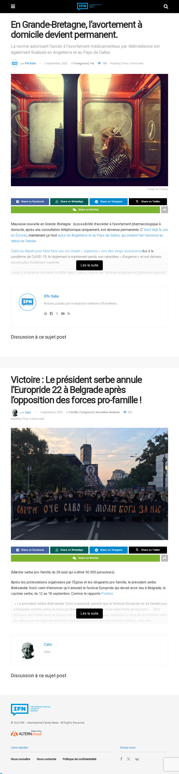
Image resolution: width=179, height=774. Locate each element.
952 (129, 412)
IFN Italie (30, 63)
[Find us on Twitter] (129, 759)
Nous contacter (46, 759)
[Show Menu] (13, 6)
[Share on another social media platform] (164, 209)
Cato (28, 412)
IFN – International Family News (40, 722)
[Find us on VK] (137, 759)
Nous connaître (20, 759)
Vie (92, 63)
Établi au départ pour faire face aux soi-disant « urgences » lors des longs (76, 251)
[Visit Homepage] (89, 6)
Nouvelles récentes (108, 412)
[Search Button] (166, 6)
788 (104, 63)
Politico (107, 594)
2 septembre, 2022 (56, 63)
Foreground (81, 63)
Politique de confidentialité (79, 759)
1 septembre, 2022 (51, 412)
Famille (73, 412)
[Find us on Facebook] (121, 759)
